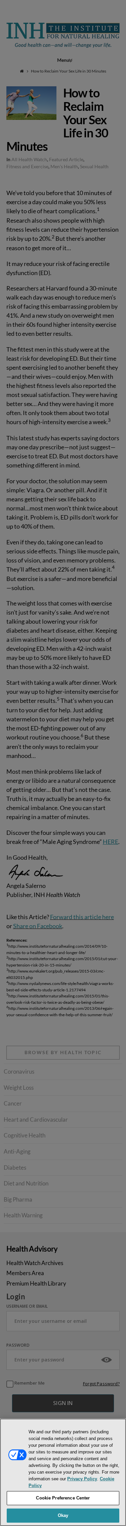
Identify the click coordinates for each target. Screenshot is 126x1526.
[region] (63, 1472)
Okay (63, 1515)
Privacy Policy (82, 1478)
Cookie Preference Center (63, 1497)
